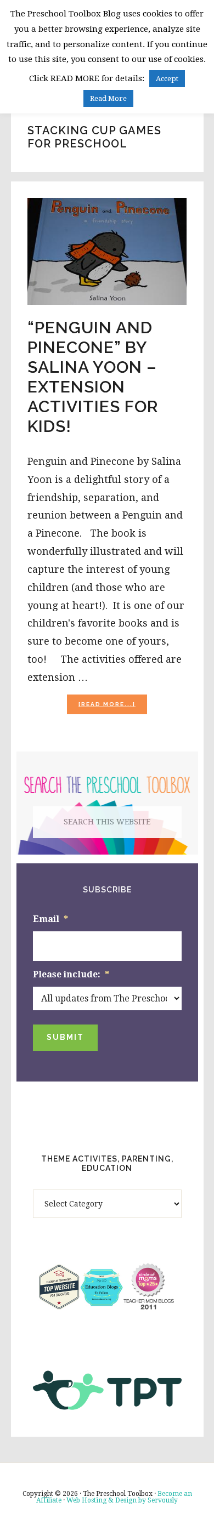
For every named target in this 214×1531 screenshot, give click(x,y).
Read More (108, 98)
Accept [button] (167, 79)
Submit (65, 1037)
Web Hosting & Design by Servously (122, 1500)
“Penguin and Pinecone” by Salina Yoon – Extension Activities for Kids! (93, 377)
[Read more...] (112, 707)
